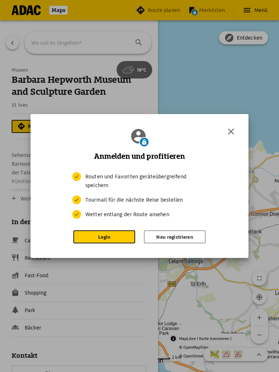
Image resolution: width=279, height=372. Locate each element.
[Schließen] (231, 131)
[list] (139, 195)
